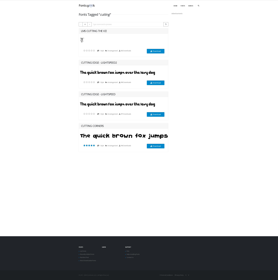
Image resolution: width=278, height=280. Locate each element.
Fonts (183, 6)
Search (190, 6)
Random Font (84, 257)
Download (156, 51)
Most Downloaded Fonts (88, 260)
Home (175, 6)
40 (85, 24)
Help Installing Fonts (133, 254)
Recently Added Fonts (87, 254)
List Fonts (83, 251)
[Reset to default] (165, 24)
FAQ (128, 251)
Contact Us (130, 257)
